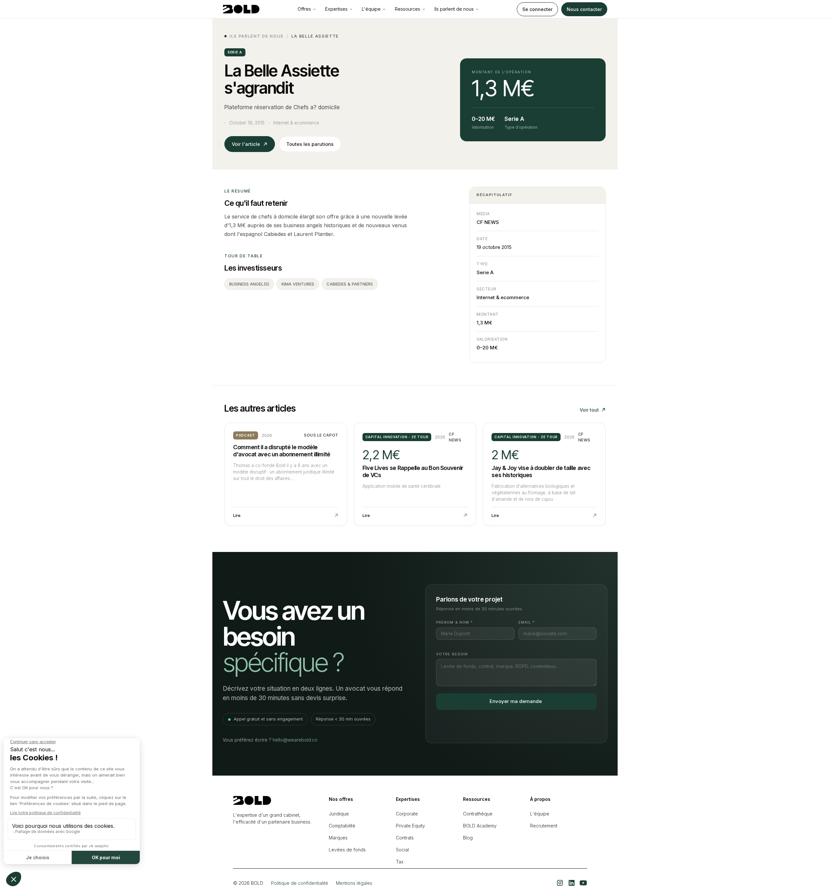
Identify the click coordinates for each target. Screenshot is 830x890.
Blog (468, 837)
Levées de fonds (347, 849)
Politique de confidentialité (299, 883)
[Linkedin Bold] (571, 883)
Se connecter (537, 9)
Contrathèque (477, 813)
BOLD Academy (480, 825)
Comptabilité (342, 825)
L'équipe (539, 813)
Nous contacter (584, 9)
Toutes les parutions (310, 144)
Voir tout (589, 410)
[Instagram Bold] (560, 883)
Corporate (407, 813)
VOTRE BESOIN (452, 654)
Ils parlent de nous (257, 36)
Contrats (405, 837)
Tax (399, 861)
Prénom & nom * (454, 622)
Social (402, 849)
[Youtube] (583, 883)
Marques (338, 837)
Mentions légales (354, 883)
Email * (526, 622)
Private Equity (410, 825)
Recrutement (543, 825)
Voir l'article (246, 144)
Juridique (339, 813)
